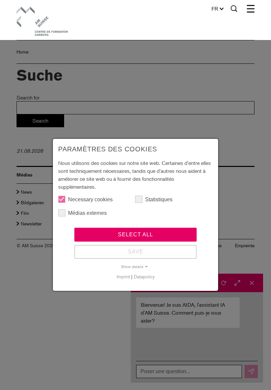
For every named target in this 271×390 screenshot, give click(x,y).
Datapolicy (144, 276)
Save (135, 251)
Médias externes (87, 213)
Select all (135, 234)
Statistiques (159, 199)
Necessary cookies (90, 199)
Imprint (123, 276)
